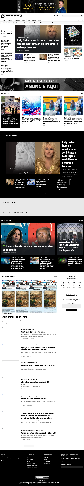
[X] (56, 16)
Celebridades (21, 37)
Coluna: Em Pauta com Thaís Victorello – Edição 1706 (38, 432)
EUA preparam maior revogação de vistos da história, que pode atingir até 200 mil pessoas (31, 120)
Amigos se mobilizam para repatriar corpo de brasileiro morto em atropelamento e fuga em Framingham (6, 58)
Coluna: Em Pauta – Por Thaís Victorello (34, 398)
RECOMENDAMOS (8, 276)
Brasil (26, 54)
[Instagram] (59, 16)
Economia (17, 257)
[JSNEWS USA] (11, 16)
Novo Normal (5, 30)
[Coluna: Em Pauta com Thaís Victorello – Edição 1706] (10, 435)
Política (26, 55)
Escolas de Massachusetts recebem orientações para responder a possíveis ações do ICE (7, 71)
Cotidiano (4, 40)
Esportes (5, 313)
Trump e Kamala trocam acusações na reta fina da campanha (28, 248)
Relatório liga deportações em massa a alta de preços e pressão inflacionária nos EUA (75, 262)
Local (3, 53)
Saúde (18, 212)
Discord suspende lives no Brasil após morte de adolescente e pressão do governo (41, 183)
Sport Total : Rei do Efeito (14, 317)
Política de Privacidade (24, 483)
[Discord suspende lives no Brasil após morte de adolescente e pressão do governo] (31, 182)
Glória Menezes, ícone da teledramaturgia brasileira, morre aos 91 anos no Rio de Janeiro (54, 59)
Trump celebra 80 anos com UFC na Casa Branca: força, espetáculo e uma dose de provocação (69, 246)
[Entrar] (75, 20)
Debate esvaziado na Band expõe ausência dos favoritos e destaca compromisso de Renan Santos (30, 59)
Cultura (36, 362)
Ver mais (55, 276)
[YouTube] (58, 16)
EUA (8, 40)
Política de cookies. (35, 483)
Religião (78, 56)
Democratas (65, 239)
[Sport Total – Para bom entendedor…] (10, 334)
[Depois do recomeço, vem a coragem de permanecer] (10, 368)
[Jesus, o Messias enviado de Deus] (73, 51)
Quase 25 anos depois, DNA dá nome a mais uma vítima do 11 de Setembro (6, 33)
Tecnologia (39, 179)
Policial (10, 53)
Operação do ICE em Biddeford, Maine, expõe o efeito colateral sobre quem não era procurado (38, 348)
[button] (81, 22)
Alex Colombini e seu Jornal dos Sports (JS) (35, 382)
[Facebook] (54, 16)
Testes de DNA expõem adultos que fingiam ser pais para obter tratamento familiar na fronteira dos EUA (10, 121)
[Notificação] (78, 20)
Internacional (5, 41)
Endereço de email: (71, 303)
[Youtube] (79, 284)
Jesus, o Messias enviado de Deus (71, 58)
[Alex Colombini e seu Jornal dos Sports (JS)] (10, 384)
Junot (21, 50)
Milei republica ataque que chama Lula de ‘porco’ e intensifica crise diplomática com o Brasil (62, 186)
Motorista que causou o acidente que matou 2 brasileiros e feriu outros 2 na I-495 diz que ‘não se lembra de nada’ (33, 22)
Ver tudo (81, 93)
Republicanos (71, 239)
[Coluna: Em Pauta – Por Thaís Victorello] (10, 401)
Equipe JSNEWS (7, 252)
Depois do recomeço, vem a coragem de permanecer (38, 365)
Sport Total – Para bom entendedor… (33, 331)
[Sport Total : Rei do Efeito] (29, 296)
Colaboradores (68, 56)
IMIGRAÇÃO (5, 93)
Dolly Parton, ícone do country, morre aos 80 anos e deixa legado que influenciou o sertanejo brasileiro (38, 43)
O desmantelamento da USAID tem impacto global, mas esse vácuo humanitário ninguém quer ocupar (6, 46)
